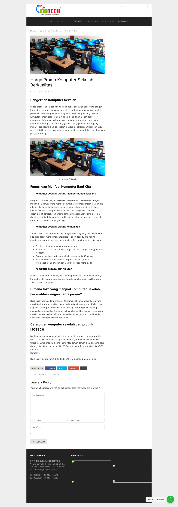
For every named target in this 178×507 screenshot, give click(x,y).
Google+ (74, 368)
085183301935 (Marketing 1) (45, 475)
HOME (50, 21)
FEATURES (78, 21)
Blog (40, 31)
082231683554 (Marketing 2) (45, 478)
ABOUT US (61, 21)
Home (32, 31)
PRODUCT (91, 21)
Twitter (62, 368)
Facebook (51, 368)
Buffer (83, 368)
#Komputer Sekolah (49, 375)
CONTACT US (124, 21)
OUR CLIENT (108, 21)
